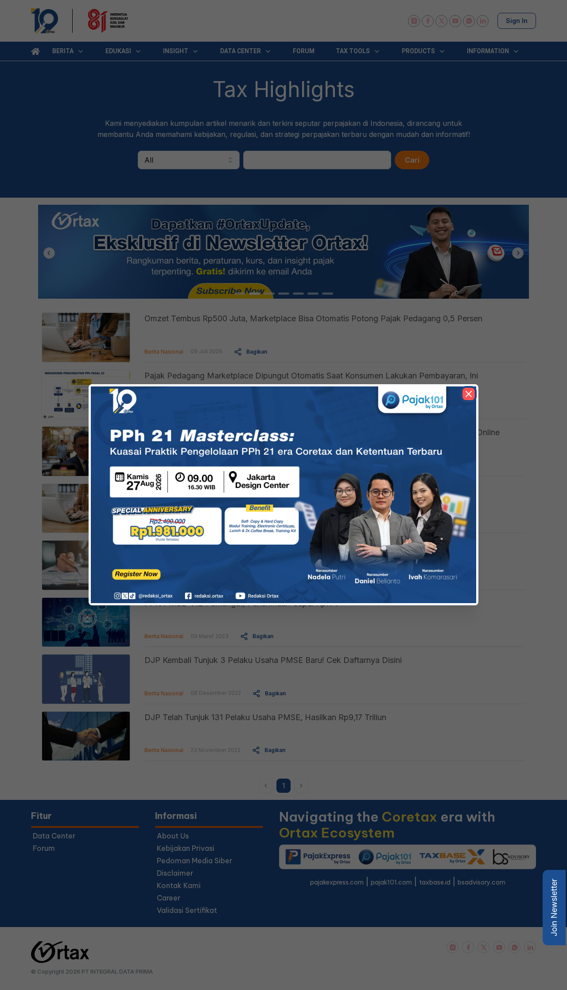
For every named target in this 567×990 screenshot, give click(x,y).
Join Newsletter (554, 907)
